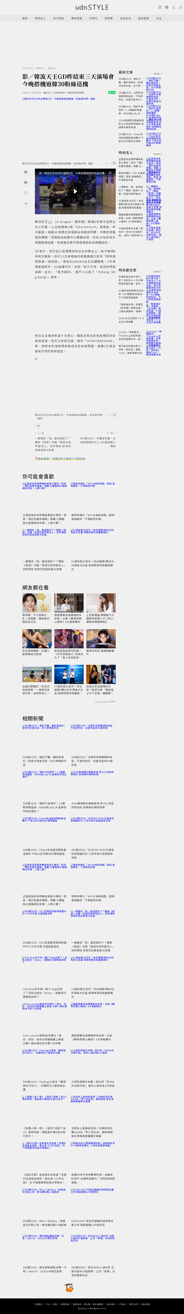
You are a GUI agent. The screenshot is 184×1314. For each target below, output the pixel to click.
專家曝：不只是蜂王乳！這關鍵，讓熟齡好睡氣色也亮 (36, 618)
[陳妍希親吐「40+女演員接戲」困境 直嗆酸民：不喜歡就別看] (93, 497)
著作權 (87, 1304)
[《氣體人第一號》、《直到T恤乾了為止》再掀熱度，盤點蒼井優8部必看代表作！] (44, 1110)
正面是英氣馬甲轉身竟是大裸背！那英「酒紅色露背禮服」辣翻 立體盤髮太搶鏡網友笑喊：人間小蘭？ (45, 519)
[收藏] (25, 192)
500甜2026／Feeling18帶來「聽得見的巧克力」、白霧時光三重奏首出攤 (44, 1085)
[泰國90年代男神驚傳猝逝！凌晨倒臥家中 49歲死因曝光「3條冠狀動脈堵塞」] (93, 1157)
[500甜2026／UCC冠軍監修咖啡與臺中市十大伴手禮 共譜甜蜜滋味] (44, 925)
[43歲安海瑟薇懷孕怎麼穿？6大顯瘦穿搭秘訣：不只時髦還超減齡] (154, 294)
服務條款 (77, 1304)
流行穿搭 (58, 18)
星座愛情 (143, 18)
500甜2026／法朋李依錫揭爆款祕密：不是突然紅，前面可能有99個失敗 (92, 761)
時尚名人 (40, 18)
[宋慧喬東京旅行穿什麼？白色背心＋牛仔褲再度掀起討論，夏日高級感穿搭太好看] (154, 280)
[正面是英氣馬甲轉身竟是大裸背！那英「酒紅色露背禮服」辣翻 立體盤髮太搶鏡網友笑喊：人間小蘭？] (44, 497)
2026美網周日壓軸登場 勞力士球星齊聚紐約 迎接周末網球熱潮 (92, 805)
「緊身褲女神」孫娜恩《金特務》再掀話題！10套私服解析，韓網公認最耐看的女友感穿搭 (131, 309)
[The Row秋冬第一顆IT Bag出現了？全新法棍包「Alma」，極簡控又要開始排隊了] (44, 971)
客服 (55, 1304)
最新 (25, 18)
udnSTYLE (27, 68)
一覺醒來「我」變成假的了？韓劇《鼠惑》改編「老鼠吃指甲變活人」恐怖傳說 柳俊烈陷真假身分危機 (45, 565)
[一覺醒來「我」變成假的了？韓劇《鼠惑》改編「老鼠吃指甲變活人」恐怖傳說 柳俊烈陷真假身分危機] (44, 544)
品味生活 (125, 18)
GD (38, 425)
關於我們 (133, 1304)
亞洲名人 (52, 68)
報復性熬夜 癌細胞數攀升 (100, 652)
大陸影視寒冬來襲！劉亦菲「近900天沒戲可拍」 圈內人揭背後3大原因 (93, 1083)
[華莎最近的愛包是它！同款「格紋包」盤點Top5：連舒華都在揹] (154, 349)
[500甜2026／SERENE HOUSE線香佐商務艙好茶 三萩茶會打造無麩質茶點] (93, 832)
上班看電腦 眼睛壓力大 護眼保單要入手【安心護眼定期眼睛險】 (100, 618)
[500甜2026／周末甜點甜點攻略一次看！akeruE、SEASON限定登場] (44, 1250)
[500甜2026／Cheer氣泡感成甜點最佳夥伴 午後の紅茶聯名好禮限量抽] (44, 832)
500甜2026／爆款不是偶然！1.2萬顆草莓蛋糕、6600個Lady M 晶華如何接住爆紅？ (45, 807)
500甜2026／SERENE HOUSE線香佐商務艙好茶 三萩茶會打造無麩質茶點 (92, 853)
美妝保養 (76, 18)
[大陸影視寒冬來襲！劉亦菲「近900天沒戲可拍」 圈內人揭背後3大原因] (93, 1064)
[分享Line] (25, 182)
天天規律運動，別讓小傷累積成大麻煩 (36, 652)
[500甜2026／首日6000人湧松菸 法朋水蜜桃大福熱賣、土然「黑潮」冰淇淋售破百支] (93, 1250)
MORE (157, 74)
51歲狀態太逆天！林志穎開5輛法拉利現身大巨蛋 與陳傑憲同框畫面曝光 (92, 565)
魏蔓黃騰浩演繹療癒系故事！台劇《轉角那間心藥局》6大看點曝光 (68, 618)
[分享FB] (25, 172)
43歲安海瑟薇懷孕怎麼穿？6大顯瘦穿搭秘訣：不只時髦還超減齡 (131, 294)
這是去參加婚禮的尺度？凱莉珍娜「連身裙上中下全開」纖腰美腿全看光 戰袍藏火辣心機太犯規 (100, 690)
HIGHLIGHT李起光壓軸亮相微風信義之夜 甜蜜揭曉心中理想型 (92, 1223)
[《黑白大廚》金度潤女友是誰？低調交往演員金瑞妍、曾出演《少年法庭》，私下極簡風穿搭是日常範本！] (44, 1157)
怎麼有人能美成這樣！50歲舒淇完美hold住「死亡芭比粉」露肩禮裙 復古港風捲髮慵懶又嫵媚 (92, 1132)
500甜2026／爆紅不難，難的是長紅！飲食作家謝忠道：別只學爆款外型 (45, 761)
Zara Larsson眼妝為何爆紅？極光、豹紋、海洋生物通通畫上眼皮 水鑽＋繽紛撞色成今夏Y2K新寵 (43, 1039)
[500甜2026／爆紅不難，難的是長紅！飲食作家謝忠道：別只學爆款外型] (44, 739)
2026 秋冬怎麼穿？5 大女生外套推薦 (131, 319)
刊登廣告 (38, 1304)
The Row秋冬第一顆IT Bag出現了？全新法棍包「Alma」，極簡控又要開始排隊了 (44, 993)
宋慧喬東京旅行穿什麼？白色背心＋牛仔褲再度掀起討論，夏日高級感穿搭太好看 (131, 282)
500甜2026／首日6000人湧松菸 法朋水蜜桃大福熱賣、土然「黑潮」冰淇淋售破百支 (93, 1271)
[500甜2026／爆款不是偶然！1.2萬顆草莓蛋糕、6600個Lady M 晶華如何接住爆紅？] (44, 786)
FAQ (48, 1304)
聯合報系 (111, 1304)
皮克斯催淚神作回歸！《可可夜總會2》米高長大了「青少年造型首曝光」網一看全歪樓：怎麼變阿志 (68, 654)
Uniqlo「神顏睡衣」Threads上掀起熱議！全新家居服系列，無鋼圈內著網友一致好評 (131, 337)
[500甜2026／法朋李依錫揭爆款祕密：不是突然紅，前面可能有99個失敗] (93, 739)
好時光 (93, 18)
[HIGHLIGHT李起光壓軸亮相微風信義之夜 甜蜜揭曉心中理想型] (93, 1203)
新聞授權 (65, 1304)
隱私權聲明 (98, 1304)
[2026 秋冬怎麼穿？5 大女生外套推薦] (154, 321)
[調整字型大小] (25, 203)
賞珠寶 (109, 18)
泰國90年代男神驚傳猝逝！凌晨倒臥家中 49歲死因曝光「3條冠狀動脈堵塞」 (93, 1178)
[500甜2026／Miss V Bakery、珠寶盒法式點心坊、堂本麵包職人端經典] (44, 1203)
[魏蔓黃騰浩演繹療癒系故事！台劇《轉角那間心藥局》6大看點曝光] (93, 1018)
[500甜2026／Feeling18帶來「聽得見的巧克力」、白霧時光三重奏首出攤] (44, 1064)
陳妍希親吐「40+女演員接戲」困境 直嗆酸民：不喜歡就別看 (92, 517)
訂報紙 (122, 1304)
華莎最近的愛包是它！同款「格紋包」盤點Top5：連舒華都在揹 (131, 349)
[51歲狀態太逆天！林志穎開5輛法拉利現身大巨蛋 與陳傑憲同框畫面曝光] (93, 544)
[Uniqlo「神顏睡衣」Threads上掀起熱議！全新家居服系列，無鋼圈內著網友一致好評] (154, 335)
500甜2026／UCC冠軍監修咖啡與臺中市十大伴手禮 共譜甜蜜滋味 (45, 944)
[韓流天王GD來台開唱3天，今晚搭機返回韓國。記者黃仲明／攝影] (69, 129)
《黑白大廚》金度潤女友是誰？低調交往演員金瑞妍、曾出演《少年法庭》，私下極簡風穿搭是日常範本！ (45, 1178)
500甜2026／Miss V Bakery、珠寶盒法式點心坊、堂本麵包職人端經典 (45, 1223)
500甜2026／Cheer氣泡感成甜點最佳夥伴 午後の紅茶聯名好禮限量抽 (44, 851)
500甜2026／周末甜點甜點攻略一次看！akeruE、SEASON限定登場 (45, 1269)
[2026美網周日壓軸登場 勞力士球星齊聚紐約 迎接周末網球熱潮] (93, 786)
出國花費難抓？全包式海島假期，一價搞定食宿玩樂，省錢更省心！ (36, 690)
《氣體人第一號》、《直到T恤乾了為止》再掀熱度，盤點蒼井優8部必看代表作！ (44, 1132)
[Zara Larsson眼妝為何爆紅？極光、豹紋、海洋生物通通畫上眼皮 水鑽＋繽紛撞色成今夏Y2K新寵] (44, 1018)
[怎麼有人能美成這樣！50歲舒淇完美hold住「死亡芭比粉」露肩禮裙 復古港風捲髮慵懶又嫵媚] (93, 1110)
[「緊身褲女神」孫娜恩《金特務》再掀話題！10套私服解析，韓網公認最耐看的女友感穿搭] (154, 308)
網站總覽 (145, 1304)
